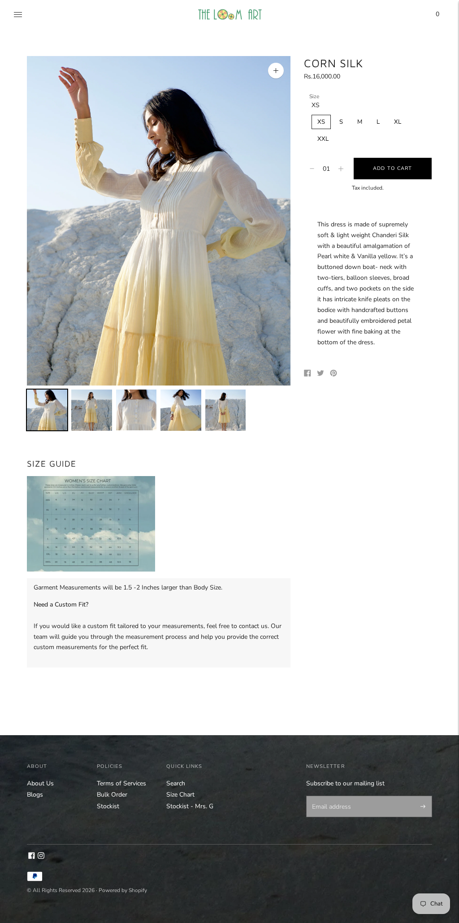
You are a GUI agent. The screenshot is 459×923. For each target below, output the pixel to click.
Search (175, 783)
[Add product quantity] (312, 168)
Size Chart (180, 794)
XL (397, 122)
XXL (323, 139)
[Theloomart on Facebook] (31, 857)
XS (321, 122)
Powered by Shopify (123, 890)
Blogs (35, 794)
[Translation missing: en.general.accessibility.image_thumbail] (47, 410)
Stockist (108, 806)
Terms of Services (121, 783)
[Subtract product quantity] (341, 168)
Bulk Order (112, 794)
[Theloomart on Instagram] (41, 857)
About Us (40, 783)
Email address (329, 796)
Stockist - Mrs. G (189, 806)
